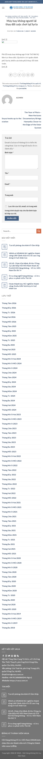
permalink (22, 88)
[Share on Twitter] (19, 75)
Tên (7, 173)
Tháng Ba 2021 (8, 544)
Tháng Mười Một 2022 (11, 461)
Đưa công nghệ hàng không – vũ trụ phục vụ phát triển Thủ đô (24, 277)
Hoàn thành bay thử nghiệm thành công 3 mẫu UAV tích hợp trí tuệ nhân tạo (24, 286)
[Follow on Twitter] (9, 656)
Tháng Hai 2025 (8, 349)
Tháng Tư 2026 (8, 312)
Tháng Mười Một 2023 (11, 419)
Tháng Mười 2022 (9, 465)
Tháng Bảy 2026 (9, 308)
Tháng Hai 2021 (8, 549)
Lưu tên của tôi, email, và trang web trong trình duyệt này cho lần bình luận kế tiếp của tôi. (21, 210)
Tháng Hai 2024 (8, 405)
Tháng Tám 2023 (9, 433)
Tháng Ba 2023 (8, 447)
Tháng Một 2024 (9, 410)
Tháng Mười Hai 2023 (11, 414)
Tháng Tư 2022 (8, 488)
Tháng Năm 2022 (9, 484)
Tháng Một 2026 (9, 322)
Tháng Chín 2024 (9, 372)
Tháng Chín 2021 (9, 516)
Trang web (9, 195)
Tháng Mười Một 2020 (11, 563)
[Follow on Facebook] (3, 656)
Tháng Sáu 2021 (9, 530)
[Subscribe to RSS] (18, 656)
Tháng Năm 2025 (9, 335)
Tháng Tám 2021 (9, 521)
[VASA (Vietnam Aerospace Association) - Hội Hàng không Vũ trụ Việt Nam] (21, 8)
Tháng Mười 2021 (9, 512)
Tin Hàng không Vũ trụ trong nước (23, 17)
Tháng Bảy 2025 (9, 331)
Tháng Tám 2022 (9, 470)
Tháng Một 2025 (9, 354)
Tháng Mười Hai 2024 (11, 359)
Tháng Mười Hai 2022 (11, 456)
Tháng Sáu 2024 (9, 386)
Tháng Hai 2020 (8, 604)
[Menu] (3, 8)
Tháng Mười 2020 (9, 567)
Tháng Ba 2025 (8, 345)
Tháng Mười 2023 (9, 424)
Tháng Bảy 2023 (9, 437)
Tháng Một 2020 (9, 609)
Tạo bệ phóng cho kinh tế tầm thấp (24, 245)
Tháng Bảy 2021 (9, 526)
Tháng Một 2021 (9, 553)
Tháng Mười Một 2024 (11, 363)
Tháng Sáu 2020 (9, 586)
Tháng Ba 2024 (8, 400)
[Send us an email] (12, 656)
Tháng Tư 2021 (8, 539)
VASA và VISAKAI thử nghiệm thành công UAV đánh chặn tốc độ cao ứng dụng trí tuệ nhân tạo (24, 255)
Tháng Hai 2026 (8, 317)
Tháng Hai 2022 (8, 493)
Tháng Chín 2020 (9, 572)
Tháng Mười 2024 (9, 368)
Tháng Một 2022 (9, 498)
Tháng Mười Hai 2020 (11, 558)
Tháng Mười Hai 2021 (11, 502)
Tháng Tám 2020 (9, 577)
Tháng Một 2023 (9, 451)
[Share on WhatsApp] (11, 75)
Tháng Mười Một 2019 (11, 618)
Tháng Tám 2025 (9, 326)
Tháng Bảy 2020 (9, 581)
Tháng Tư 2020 (8, 595)
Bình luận (9, 152)
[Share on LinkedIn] (32, 75)
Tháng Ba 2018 (8, 627)
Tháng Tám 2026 (9, 303)
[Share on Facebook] (15, 75)
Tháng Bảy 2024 (9, 382)
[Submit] (38, 231)
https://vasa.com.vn (19, 680)
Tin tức (33, 18)
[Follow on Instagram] (6, 656)
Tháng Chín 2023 (9, 428)
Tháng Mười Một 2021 (11, 507)
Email (7, 184)
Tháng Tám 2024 (9, 377)
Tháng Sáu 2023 (9, 442)
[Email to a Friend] (24, 75)
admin (33, 31)
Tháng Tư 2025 (8, 340)
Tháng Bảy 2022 (9, 474)
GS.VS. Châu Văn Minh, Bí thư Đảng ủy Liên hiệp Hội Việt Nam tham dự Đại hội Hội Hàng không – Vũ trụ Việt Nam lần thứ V (24, 266)
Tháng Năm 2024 (9, 391)
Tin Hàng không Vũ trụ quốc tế (17, 16)
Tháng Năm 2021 (9, 535)
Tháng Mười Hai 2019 (11, 614)
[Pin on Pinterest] (28, 75)
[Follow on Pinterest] (15, 656)
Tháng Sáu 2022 (9, 479)
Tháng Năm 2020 (9, 590)
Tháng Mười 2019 (9, 623)
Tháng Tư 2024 (8, 396)
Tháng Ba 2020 (8, 600)
